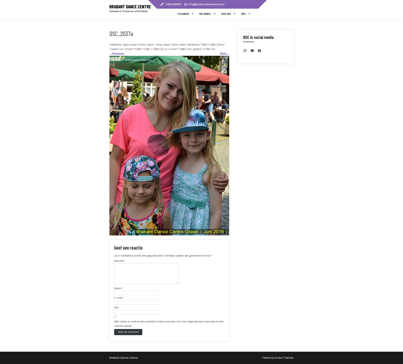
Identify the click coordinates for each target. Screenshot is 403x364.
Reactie (119, 261)
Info (243, 13)
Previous (116, 53)
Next (224, 53)
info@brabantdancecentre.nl (206, 4)
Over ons (226, 13)
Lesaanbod (183, 13)
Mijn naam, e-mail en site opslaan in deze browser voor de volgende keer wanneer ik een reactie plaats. (169, 324)
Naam (118, 288)
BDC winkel (205, 13)
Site (116, 307)
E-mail (119, 298)
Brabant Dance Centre (130, 6)
